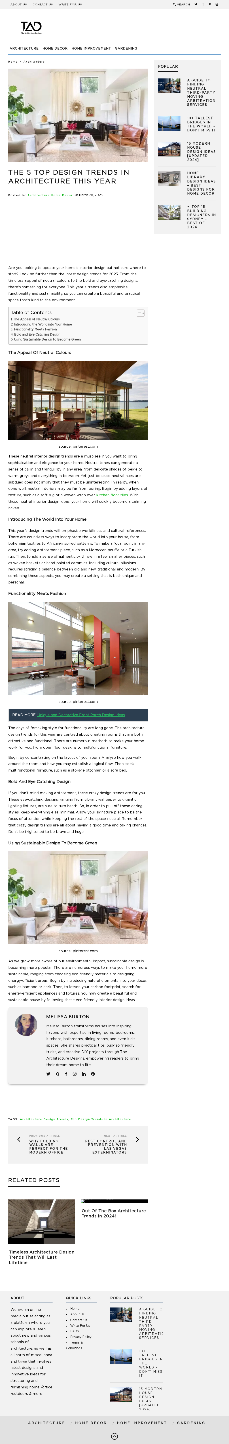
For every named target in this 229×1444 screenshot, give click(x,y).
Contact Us (43, 4)
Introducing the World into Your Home (43, 324)
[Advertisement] (139, 30)
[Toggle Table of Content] (138, 313)
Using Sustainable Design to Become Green (47, 339)
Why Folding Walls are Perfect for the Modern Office (48, 1147)
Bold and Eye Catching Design (37, 334)
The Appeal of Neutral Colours (36, 319)
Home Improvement (91, 48)
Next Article (115, 1136)
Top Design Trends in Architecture (101, 1119)
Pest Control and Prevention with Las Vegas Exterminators (106, 1147)
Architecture (24, 48)
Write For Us (70, 4)
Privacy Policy (80, 1337)
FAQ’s (74, 1331)
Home (13, 62)
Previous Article (44, 1136)
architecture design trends (44, 1119)
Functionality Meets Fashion (35, 329)
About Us (19, 4)
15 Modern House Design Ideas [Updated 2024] (201, 152)
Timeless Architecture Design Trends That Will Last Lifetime (42, 1257)
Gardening (126, 48)
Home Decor (55, 48)
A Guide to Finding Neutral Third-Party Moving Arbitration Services (201, 92)
